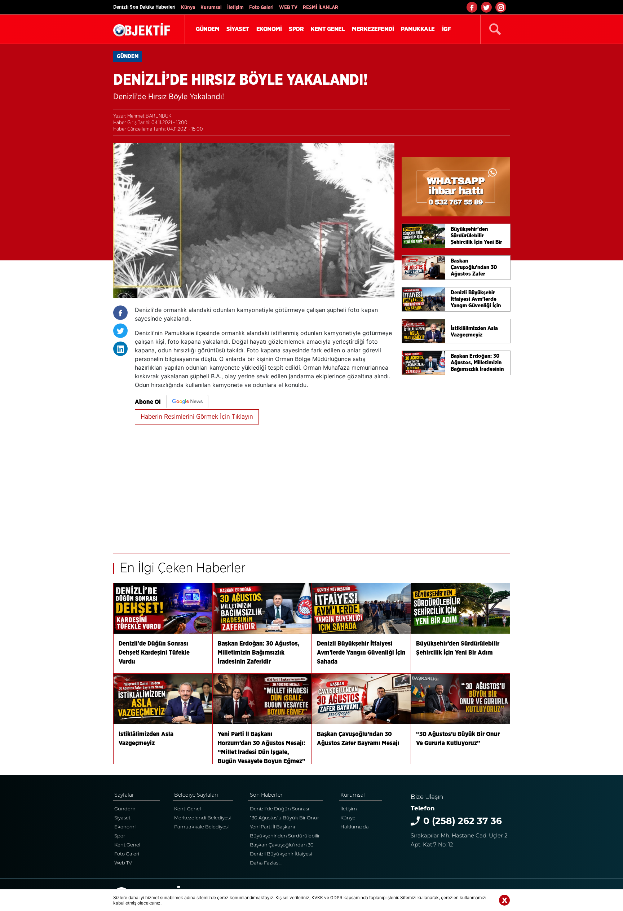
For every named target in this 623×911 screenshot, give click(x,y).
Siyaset (122, 817)
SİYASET (237, 29)
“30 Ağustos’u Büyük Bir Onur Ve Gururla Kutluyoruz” (284, 818)
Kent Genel (127, 845)
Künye (188, 7)
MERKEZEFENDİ (373, 29)
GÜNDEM (207, 29)
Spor (119, 836)
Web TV (123, 863)
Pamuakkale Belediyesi (201, 826)
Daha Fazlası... (266, 863)
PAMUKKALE (418, 29)
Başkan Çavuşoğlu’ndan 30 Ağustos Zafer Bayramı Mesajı (284, 845)
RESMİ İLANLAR (320, 7)
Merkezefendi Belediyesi (202, 817)
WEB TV (288, 7)
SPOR (296, 29)
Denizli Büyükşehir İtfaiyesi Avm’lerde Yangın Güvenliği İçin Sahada (282, 854)
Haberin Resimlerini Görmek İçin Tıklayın (197, 417)
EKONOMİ (269, 29)
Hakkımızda (354, 826)
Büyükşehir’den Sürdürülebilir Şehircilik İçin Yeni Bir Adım (285, 836)
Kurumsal (211, 7)
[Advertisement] (264, 485)
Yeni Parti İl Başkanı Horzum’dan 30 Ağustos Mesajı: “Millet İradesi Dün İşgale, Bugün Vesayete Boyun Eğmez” (286, 827)
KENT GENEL (328, 29)
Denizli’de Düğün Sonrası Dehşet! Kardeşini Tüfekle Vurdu (279, 809)
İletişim (235, 7)
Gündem (125, 808)
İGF (446, 29)
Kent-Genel (187, 808)
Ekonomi (125, 826)
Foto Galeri (261, 7)
